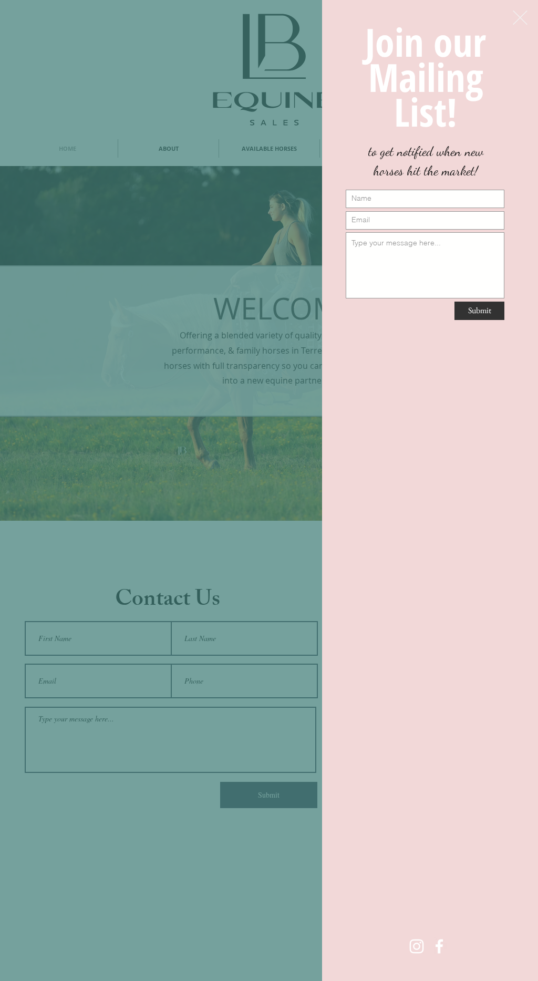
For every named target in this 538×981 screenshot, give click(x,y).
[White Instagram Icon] (416, 946)
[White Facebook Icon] (439, 946)
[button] (520, 18)
